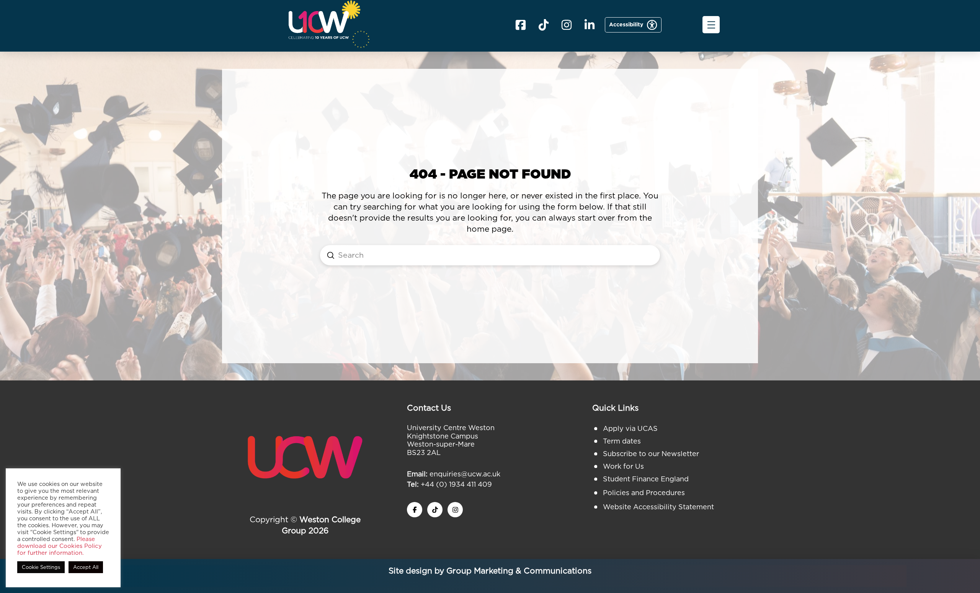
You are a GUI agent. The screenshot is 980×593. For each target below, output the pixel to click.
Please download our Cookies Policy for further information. (59, 546)
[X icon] (543, 25)
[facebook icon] (520, 25)
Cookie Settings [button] (41, 567)
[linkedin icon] (589, 25)
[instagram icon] (455, 509)
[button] (711, 24)
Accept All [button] (85, 567)
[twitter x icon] (435, 509)
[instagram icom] (566, 25)
